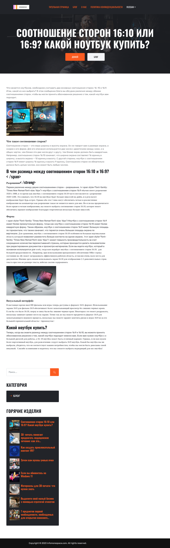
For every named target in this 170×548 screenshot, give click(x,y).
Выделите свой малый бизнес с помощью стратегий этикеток (38, 500)
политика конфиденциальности (107, 7)
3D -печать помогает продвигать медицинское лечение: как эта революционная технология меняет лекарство (36, 437)
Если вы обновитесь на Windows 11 (33, 474)
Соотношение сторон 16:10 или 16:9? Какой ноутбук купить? (37, 423)
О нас (84, 7)
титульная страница (59, 7)
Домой (75, 56)
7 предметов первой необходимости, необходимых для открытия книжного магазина (37, 514)
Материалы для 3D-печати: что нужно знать (38, 487)
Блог (75, 7)
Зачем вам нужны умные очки (37, 460)
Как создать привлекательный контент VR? (38, 449)
